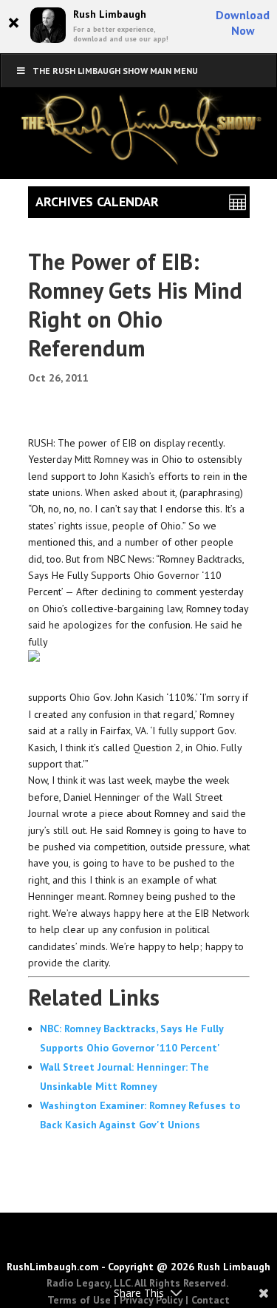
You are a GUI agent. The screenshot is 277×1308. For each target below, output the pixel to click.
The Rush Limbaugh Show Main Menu (115, 70)
